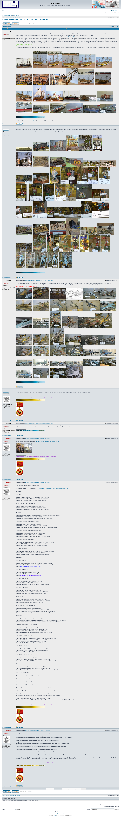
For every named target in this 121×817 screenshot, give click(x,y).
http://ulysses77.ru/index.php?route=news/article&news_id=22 (53, 488)
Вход (4, 10)
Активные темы (16, 15)
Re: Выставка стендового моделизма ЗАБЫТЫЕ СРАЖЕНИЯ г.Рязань (39, 126)
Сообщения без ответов (7, 15)
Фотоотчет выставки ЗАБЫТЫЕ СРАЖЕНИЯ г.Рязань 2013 (25, 20)
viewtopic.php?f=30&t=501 (68, 36)
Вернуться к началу (6, 123)
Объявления (17, 17)
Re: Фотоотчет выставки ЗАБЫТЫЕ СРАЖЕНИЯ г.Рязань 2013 (37, 438)
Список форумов (5, 17)
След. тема (116, 26)
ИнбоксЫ (12, 17)
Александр (32, 120)
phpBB (55, 815)
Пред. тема (111, 26)
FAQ (113, 10)
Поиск (117, 10)
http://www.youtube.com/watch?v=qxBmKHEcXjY (47, 441)
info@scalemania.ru (62, 811)
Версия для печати (7, 26)
